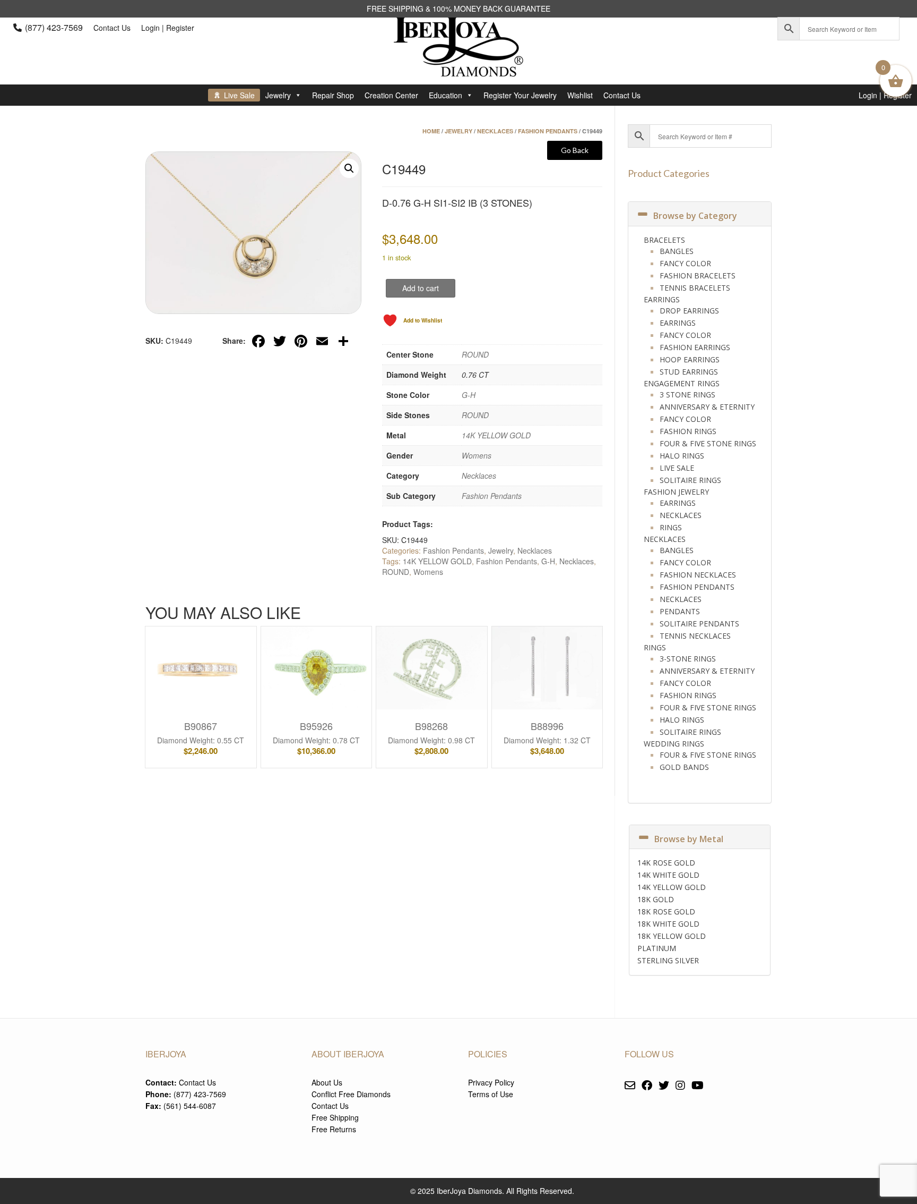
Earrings (662, 299)
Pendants (680, 611)
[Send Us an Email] (630, 1086)
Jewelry (278, 95)
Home (431, 131)
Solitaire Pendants (699, 623)
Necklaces (495, 131)
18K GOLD (655, 899)
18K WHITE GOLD (668, 924)
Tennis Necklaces (695, 636)
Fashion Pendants (547, 131)
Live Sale (239, 95)
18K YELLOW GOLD (671, 936)
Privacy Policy (491, 1082)
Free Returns (334, 1129)
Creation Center (391, 95)
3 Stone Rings (687, 394)
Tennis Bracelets (695, 288)
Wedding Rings (674, 744)
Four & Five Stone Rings (708, 443)
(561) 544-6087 (189, 1105)
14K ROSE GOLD (666, 863)
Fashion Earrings (695, 347)
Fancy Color (685, 263)
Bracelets (664, 240)
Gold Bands (684, 767)
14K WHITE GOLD (668, 875)
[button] (349, 168)
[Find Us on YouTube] (697, 1086)
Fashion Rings (688, 431)
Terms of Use (490, 1094)
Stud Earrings (689, 372)
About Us (327, 1082)
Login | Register (167, 27)
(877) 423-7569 (54, 27)
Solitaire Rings (690, 480)
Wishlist (580, 95)
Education (445, 95)
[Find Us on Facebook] (647, 1086)
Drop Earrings (689, 311)
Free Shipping (335, 1117)
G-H (468, 394)
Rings (671, 527)
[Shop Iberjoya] (458, 68)
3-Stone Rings (688, 659)
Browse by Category (695, 216)
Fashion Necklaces (698, 575)
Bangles (677, 251)
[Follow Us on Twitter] (664, 1086)
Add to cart (420, 288)
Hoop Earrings (690, 359)
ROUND (475, 354)
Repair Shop (333, 95)
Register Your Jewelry (520, 95)
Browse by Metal (688, 839)
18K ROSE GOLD (666, 911)
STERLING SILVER (668, 960)
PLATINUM (656, 948)
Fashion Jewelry (676, 492)
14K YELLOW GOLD (496, 435)
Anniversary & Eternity (707, 407)
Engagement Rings (682, 383)
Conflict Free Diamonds (351, 1094)
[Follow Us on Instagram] (680, 1086)
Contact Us (112, 27)
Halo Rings (682, 456)
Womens (476, 455)
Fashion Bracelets (698, 275)
